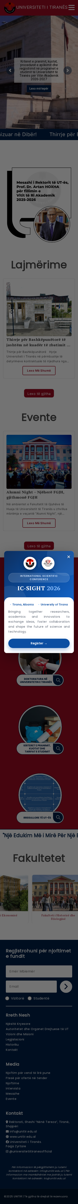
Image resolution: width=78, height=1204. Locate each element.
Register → (39, 643)
